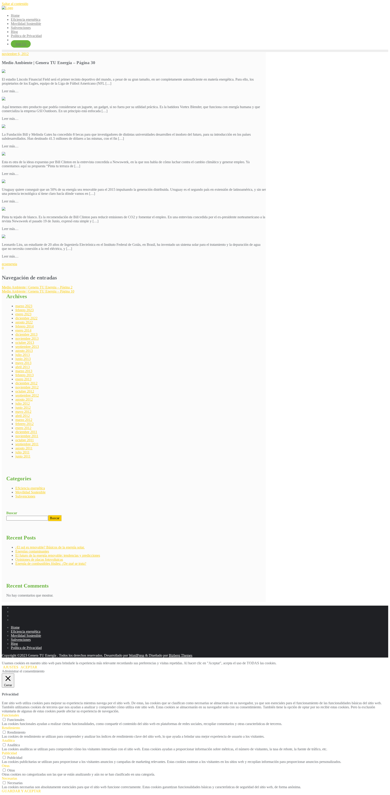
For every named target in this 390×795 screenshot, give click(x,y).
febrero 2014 (24, 326)
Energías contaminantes (32, 551)
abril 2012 (22, 416)
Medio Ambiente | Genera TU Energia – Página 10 (38, 291)
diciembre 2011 (26, 432)
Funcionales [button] (10, 715)
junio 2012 (23, 407)
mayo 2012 (23, 412)
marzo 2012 (23, 420)
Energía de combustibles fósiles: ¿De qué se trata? (50, 563)
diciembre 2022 (26, 318)
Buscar (11, 513)
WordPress (136, 655)
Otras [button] (5, 766)
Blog (14, 644)
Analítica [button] (8, 740)
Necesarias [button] (9, 778)
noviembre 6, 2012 (15, 54)
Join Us (20, 44)
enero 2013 (23, 379)
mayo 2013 (23, 363)
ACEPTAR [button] (29, 667)
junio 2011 (22, 456)
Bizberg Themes (180, 655)
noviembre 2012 (27, 387)
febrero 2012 (24, 424)
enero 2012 (23, 428)
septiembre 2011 (27, 444)
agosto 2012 (24, 399)
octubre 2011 (24, 440)
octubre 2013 (24, 342)
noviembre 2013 (27, 338)
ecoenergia (9, 264)
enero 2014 (23, 330)
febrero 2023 (24, 310)
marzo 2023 (23, 306)
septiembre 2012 (27, 395)
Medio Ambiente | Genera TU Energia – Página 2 (37, 287)
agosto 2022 (24, 322)
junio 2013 (23, 359)
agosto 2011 (23, 448)
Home (15, 627)
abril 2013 (22, 367)
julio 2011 (22, 452)
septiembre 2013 (27, 347)
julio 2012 (22, 403)
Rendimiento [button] (11, 728)
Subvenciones (25, 496)
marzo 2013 (23, 371)
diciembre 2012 (26, 383)
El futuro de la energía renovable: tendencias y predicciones (57, 555)
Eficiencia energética (30, 488)
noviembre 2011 (26, 436)
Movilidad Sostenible (30, 492)
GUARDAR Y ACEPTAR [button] (21, 791)
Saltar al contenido (15, 4)
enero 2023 (23, 314)
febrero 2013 (24, 375)
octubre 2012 (24, 391)
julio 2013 (22, 355)
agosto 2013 (24, 351)
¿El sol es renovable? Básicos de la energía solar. (50, 547)
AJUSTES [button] (10, 667)
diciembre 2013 (26, 334)
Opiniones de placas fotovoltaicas (39, 559)
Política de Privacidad (26, 648)
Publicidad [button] (9, 753)
